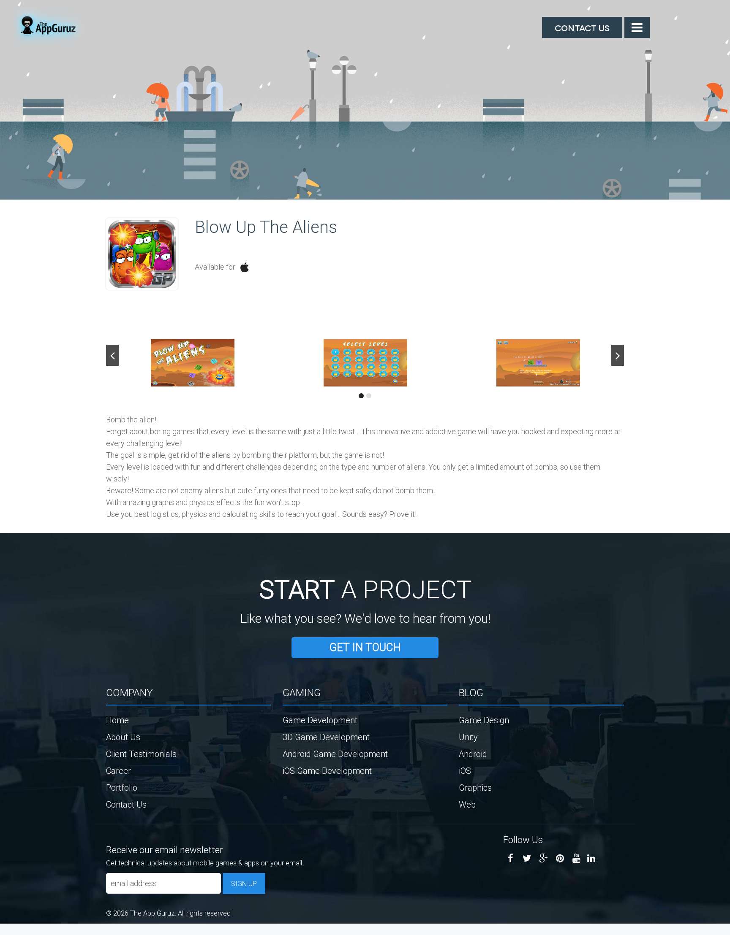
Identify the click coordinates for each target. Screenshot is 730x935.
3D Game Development (326, 737)
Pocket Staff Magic (21, 931)
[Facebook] (510, 858)
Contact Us (582, 27)
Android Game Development (335, 754)
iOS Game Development (327, 770)
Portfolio (121, 787)
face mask (2, 931)
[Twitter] (527, 858)
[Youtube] (576, 858)
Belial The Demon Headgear (10, 931)
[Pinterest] (560, 858)
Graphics (475, 787)
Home (117, 720)
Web (467, 804)
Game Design (484, 720)
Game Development (320, 720)
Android (473, 754)
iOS (465, 770)
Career (118, 770)
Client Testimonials (141, 754)
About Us (123, 737)
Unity (468, 737)
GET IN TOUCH (365, 647)
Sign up (244, 883)
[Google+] (543, 858)
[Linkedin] (591, 858)
